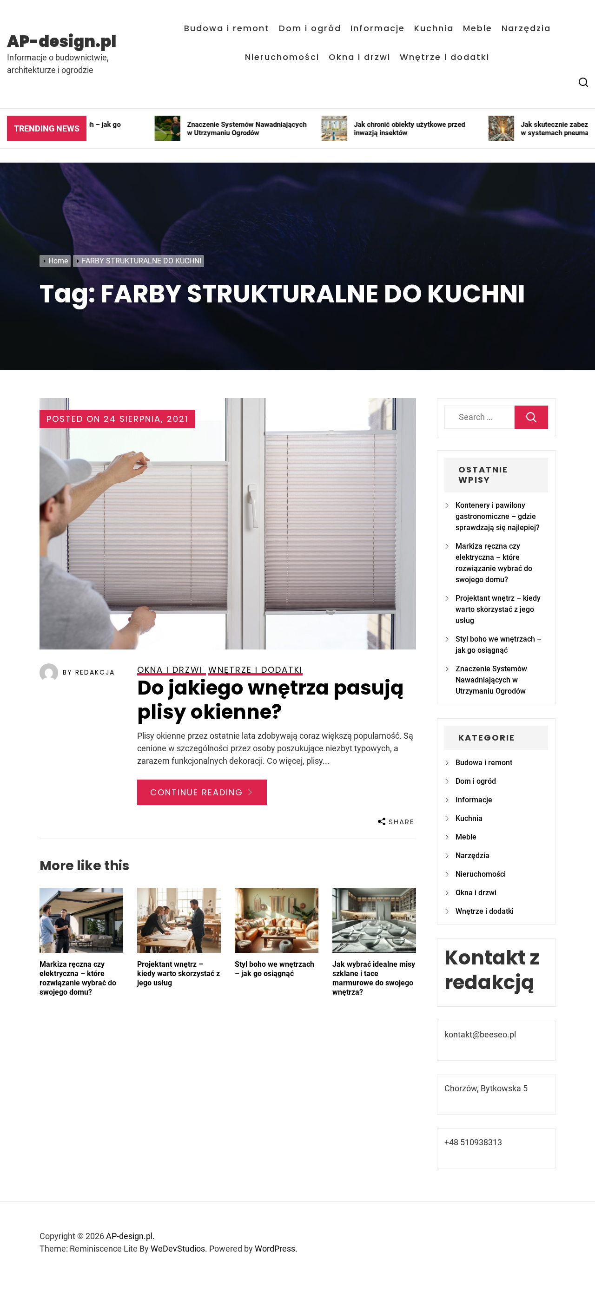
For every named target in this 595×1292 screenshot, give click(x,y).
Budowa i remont (227, 28)
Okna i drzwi (359, 57)
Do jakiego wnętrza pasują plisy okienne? (270, 700)
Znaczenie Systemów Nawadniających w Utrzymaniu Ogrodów (491, 679)
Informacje (377, 28)
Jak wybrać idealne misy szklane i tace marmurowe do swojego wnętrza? (373, 978)
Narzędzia (526, 28)
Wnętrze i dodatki (444, 57)
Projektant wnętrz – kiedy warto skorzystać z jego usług (178, 973)
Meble (477, 28)
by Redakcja (89, 672)
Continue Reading (198, 792)
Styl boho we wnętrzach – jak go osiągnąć (274, 969)
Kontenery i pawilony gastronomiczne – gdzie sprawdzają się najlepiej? (498, 516)
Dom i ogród (310, 28)
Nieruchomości (282, 57)
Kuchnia (434, 28)
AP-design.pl (61, 41)
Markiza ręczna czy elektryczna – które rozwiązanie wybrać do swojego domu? (78, 978)
